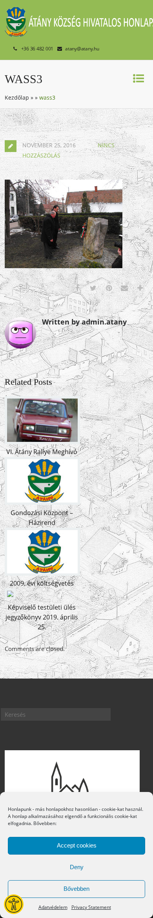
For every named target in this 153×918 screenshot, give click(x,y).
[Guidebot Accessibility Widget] (14, 904)
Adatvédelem (52, 907)
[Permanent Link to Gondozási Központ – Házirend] (42, 502)
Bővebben (76, 888)
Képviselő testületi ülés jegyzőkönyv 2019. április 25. (41, 617)
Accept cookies (77, 845)
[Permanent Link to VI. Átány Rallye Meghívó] (42, 442)
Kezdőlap (17, 97)
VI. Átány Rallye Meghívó (41, 451)
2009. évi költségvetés (42, 583)
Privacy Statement (91, 907)
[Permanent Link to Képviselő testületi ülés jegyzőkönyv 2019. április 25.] (10, 597)
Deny (77, 867)
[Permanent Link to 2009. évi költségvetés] (42, 573)
